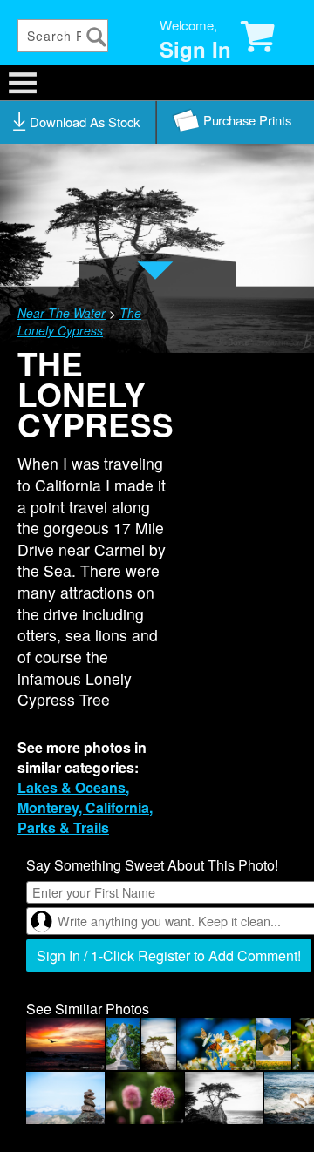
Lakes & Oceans (71, 787)
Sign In (195, 49)
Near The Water (61, 313)
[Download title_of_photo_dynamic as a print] (235, 122)
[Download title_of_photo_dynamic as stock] (78, 122)
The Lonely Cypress (79, 321)
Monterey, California (83, 807)
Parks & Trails (63, 827)
